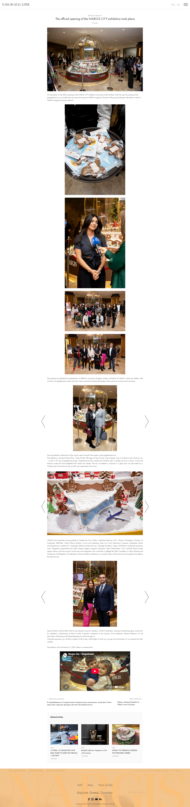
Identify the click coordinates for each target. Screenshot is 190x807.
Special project (95, 15)
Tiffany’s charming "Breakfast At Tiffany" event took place (128, 703)
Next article (136, 699)
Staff (79, 785)
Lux (52, 748)
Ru (173, 4)
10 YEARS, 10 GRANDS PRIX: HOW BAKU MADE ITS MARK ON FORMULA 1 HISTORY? (63, 753)
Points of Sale (106, 785)
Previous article (56, 699)
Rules (90, 785)
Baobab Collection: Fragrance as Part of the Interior (94, 751)
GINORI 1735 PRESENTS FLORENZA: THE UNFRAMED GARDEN (125, 751)
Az (178, 4)
